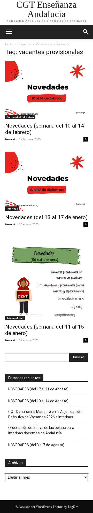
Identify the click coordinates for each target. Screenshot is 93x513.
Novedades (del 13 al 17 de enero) (46, 217)
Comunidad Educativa (20, 117)
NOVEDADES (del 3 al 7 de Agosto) (36, 445)
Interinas (12, 208)
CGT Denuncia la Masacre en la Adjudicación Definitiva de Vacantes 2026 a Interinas (44, 414)
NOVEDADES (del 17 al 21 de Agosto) (38, 389)
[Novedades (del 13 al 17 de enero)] (46, 181)
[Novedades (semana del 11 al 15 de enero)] (46, 278)
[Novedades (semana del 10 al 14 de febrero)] (46, 90)
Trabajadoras (15, 318)
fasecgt (10, 139)
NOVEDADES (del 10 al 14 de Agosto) (38, 401)
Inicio (9, 44)
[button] (9, 32)
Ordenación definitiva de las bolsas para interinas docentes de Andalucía (41, 430)
